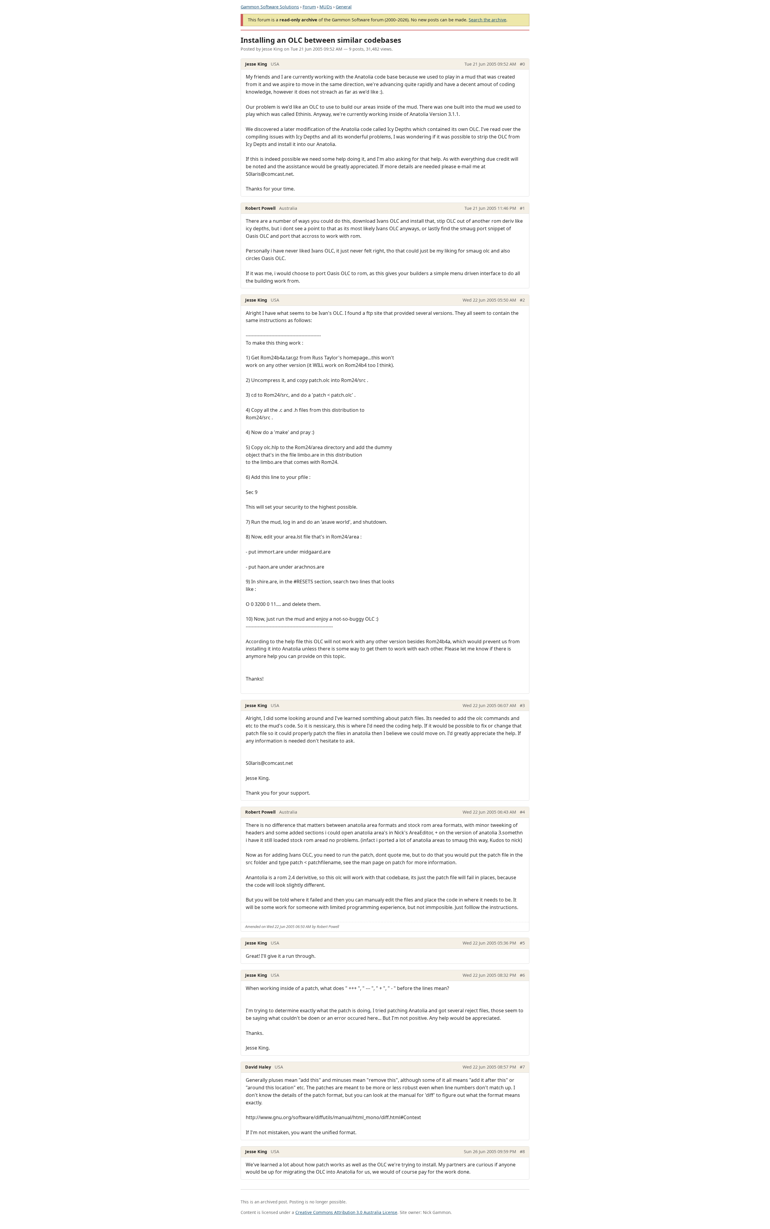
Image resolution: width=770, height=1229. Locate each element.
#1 (522, 208)
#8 (522, 1151)
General (344, 7)
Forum (309, 7)
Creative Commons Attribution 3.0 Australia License (346, 1212)
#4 (522, 812)
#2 (522, 300)
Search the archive (487, 20)
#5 (522, 943)
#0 (522, 64)
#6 (522, 975)
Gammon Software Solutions (270, 7)
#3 (522, 705)
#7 (522, 1067)
